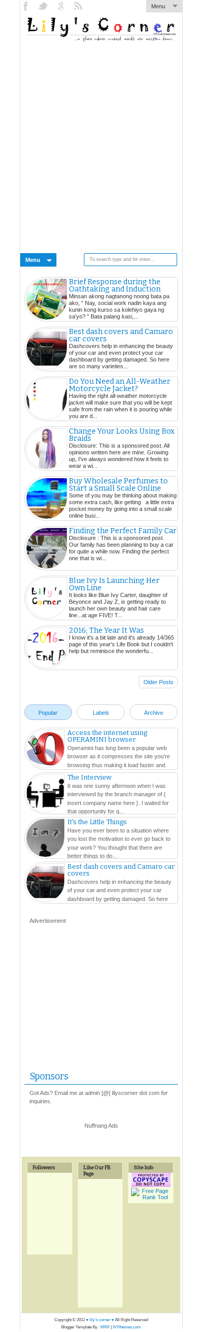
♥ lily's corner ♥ (100, 1319)
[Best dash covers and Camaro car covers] (46, 349)
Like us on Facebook (26, 6)
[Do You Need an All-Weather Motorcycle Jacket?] (46, 399)
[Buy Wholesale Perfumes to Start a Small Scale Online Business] (46, 498)
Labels (101, 713)
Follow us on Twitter (44, 6)
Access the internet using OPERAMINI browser (107, 736)
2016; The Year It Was (106, 630)
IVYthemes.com (127, 1327)
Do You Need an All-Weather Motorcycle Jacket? (119, 385)
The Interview (89, 777)
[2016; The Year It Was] (46, 648)
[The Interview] (45, 794)
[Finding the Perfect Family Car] (46, 548)
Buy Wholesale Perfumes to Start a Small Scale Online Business (118, 489)
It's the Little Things (97, 822)
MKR (105, 1327)
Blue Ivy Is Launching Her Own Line (114, 584)
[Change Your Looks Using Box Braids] (46, 448)
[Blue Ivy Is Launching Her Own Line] (46, 598)
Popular (47, 713)
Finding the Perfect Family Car (123, 531)
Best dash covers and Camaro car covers (121, 335)
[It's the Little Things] (45, 839)
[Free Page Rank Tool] (150, 1197)
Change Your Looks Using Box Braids (122, 435)
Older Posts (158, 682)
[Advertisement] (101, 144)
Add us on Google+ (61, 6)
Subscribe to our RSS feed (79, 6)
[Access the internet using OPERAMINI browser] (45, 750)
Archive (153, 713)
